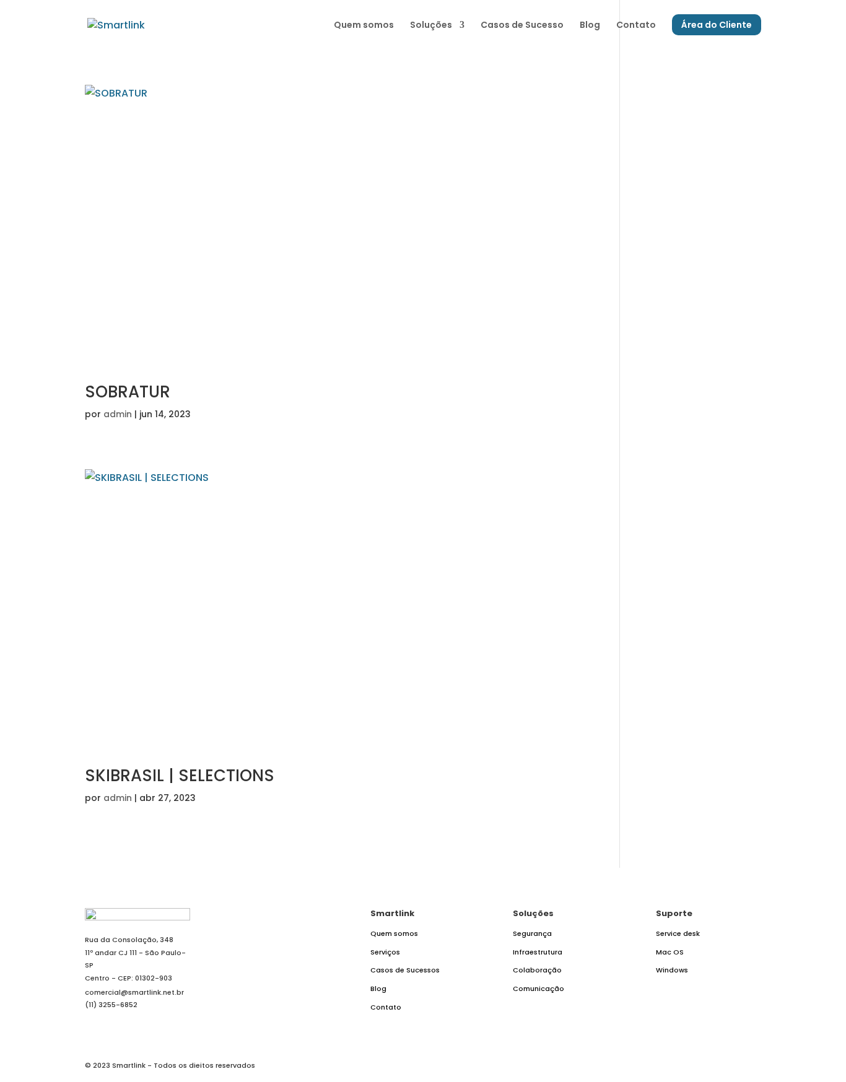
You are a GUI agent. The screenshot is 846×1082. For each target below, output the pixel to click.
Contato (636, 25)
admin (117, 414)
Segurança (532, 933)
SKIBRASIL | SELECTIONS (179, 775)
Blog (590, 25)
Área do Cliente (716, 25)
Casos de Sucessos (405, 970)
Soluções (431, 25)
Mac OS (670, 952)
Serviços (385, 952)
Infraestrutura (537, 952)
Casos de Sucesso (522, 25)
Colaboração (537, 970)
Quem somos (364, 25)
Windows (672, 970)
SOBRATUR (127, 392)
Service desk (678, 933)
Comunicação (538, 988)
